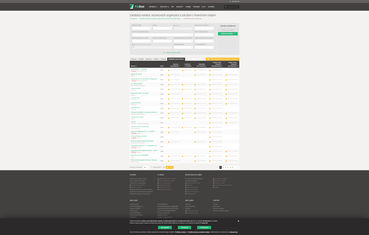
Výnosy (156, 59)
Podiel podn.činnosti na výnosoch (232, 64)
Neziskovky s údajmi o (202, 25)
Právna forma (136, 25)
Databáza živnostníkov (138, 185)
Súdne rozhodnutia (193, 191)
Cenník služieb (134, 204)
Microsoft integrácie (163, 213)
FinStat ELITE (134, 211)
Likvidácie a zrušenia (221, 178)
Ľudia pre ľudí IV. (136, 102)
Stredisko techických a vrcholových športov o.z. (144, 112)
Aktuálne (188, 204)
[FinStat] (137, 8)
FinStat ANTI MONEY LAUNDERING (167, 206)
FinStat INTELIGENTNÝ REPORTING (167, 208)
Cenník (188, 7)
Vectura (133, 122)
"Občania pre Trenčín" (137, 117)
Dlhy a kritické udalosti (193, 183)
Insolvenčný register (165, 189)
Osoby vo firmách (136, 187)
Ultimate (211, 7)
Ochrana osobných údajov (221, 211)
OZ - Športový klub (136, 83)
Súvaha (163, 59)
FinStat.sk (134, 18)
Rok (161, 66)
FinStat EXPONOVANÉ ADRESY (166, 211)
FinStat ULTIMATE (135, 208)
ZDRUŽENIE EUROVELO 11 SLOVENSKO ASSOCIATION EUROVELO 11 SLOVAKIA (144, 145)
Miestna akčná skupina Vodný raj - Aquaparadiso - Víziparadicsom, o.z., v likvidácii (144, 160)
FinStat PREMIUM (135, 213)
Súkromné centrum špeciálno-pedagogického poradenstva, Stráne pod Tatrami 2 (144, 79)
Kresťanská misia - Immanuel (139, 93)
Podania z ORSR (220, 183)
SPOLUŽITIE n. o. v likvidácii (139, 69)
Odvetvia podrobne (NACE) (140, 32)
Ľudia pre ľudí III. (135, 88)
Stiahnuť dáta (224, 59)
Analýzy (187, 208)
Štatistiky (164, 7)
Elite (204, 7)
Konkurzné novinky (192, 211)
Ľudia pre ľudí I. (135, 98)
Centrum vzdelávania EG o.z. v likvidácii (142, 131)
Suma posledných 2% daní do (204, 38)
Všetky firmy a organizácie (138, 183)
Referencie (216, 206)
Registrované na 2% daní (140, 38)
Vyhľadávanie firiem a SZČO (138, 178)
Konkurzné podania (191, 181)
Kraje (155, 25)
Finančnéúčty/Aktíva (201, 65)
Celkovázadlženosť (174, 65)
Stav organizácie (200, 44)
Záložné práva (191, 194)
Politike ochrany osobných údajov (199, 232)
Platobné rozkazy (192, 189)
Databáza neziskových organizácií (140, 194)
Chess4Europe (135, 107)
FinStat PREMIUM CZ (136, 206)
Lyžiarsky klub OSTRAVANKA (139, 155)
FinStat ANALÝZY (162, 204)
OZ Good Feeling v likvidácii (139, 136)
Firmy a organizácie (165, 183)
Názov (133, 66)
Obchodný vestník (220, 181)
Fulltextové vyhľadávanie (142, 44)
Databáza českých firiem (164, 217)
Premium (196, 7)
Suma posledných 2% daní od (183, 38)
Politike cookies (180, 232)
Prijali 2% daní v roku (160, 38)
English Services (162, 215)
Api (173, 7)
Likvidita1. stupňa (187, 65)
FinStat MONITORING (136, 215)
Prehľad (133, 59)
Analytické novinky (192, 213)
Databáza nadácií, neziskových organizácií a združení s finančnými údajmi (160, 18)
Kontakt (215, 204)
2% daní (141, 59)
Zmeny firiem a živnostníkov (223, 185)
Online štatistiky (190, 206)
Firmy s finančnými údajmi (137, 181)
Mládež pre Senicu (136, 74)
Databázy (152, 7)
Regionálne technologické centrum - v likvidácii (144, 150)
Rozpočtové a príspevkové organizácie (141, 191)
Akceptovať (165, 227)
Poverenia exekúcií (192, 187)
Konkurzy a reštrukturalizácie (194, 178)
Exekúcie (189, 185)
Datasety (179, 7)
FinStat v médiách (218, 208)
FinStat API (133, 217)
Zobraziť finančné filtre (173, 53)
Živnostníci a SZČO (164, 185)
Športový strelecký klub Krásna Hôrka (142, 141)
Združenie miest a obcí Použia (140, 126)
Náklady (148, 59)
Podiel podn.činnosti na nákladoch (216, 64)
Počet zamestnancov (201, 32)
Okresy (177, 25)
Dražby (217, 187)
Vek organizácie (179, 44)
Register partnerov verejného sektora (141, 189)
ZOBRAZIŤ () (227, 33)
